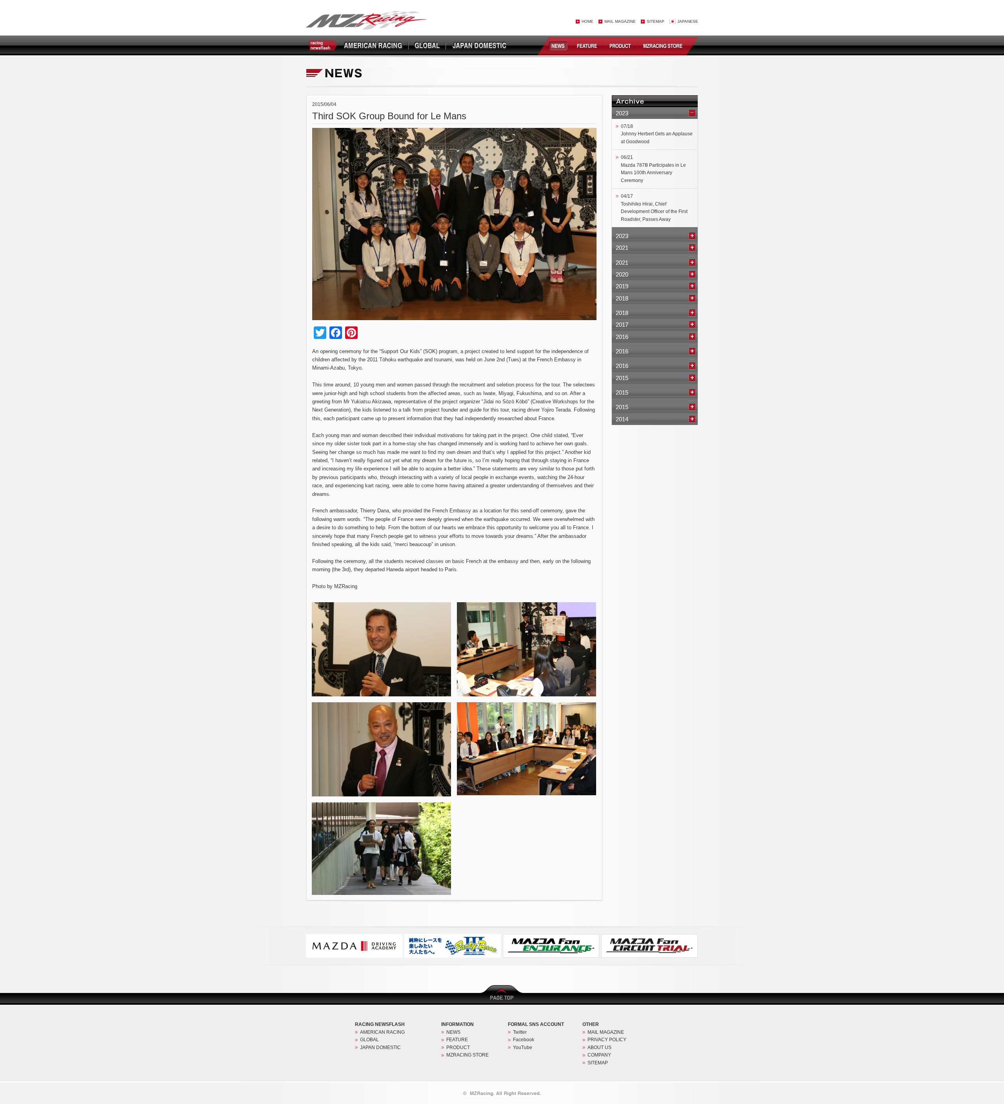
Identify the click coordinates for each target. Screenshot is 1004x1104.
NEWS (557, 45)
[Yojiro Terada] (381, 706)
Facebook (523, 1039)
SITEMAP (655, 21)
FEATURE (587, 45)
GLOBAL (369, 1039)
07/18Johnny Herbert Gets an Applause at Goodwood (657, 134)
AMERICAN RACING (382, 1032)
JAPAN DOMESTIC (380, 1047)
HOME (587, 21)
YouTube (522, 1047)
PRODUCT (621, 45)
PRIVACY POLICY (606, 1039)
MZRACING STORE (664, 45)
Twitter (520, 1032)
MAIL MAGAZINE (620, 21)
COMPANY (599, 1055)
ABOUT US (599, 1047)
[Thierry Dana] (381, 605)
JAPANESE (687, 21)
